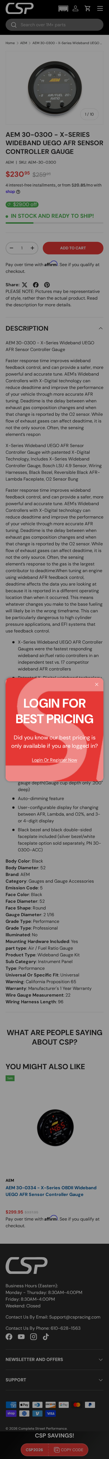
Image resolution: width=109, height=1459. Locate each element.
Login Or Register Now (54, 760)
